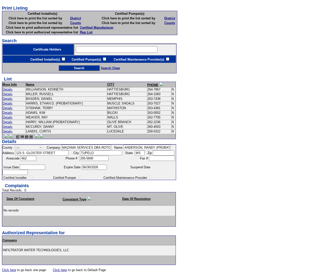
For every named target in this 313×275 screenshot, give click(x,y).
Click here (9, 270)
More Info (9, 84)
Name (30, 84)
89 (26, 137)
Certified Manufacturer (96, 27)
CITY (110, 84)
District (75, 18)
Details (7, 89)
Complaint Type (74, 199)
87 (18, 137)
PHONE (152, 85)
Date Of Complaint (20, 199)
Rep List (86, 32)
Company (9, 240)
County (75, 23)
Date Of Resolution (136, 199)
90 (31, 137)
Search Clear (110, 68)
